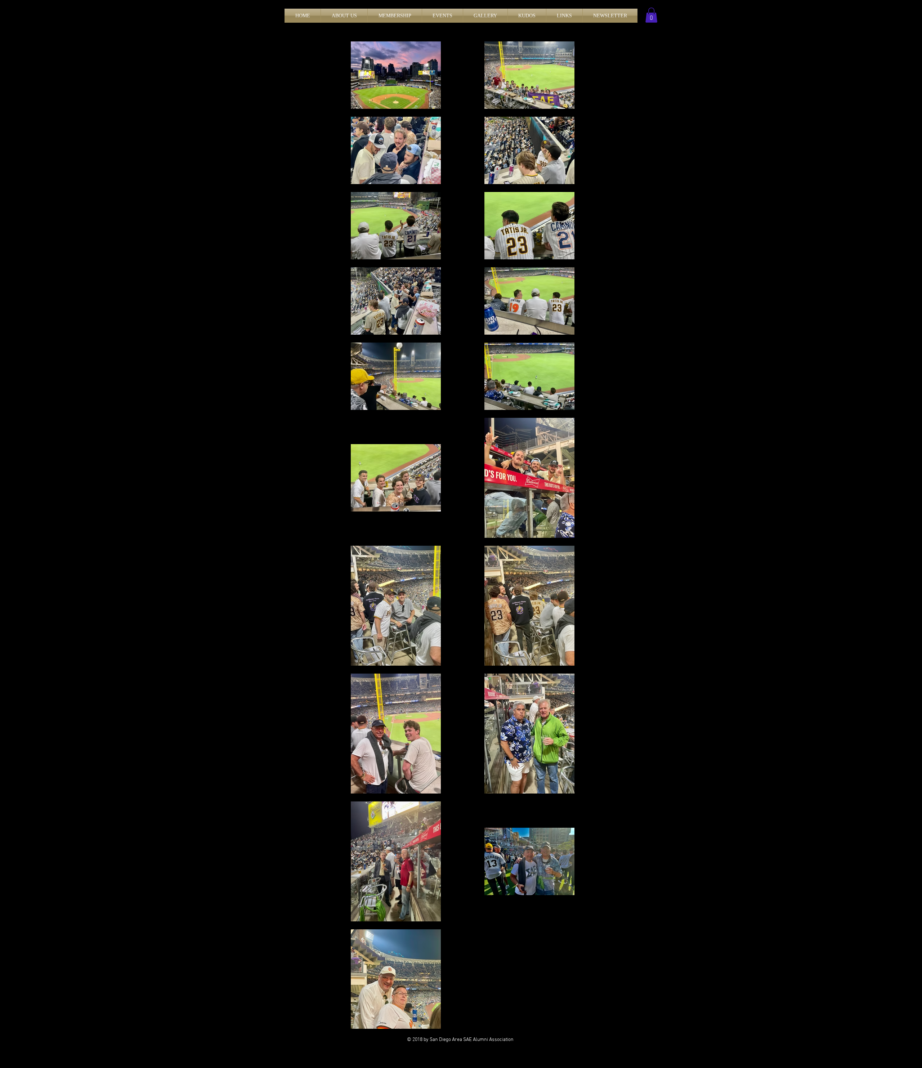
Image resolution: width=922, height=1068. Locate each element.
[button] (344, 16)
